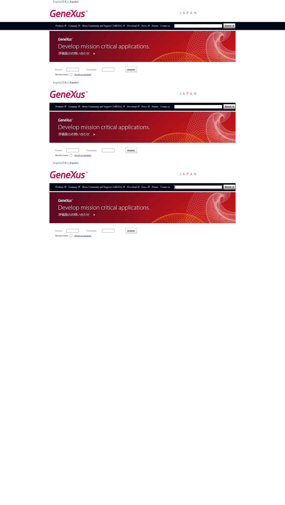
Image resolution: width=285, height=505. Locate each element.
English (57, 1)
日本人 (65, 1)
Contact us (165, 25)
